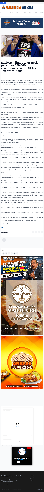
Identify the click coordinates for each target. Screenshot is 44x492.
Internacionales (27, 12)
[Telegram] (42, 232)
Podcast (35, 12)
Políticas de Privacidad (34, 478)
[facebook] (9, 253)
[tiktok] (17, 253)
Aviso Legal (32, 477)
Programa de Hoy (19, 477)
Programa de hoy (18, 13)
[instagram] (3, 253)
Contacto (41, 12)
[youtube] (12, 253)
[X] (36, 232)
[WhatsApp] (39, 232)
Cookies (31, 480)
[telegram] (14, 253)
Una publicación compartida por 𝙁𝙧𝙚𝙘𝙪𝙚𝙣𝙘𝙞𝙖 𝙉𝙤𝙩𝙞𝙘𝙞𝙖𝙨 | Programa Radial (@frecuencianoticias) (21, 441)
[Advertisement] (22, 32)
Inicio (1, 12)
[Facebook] (33, 232)
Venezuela (11, 12)
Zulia (6, 12)
